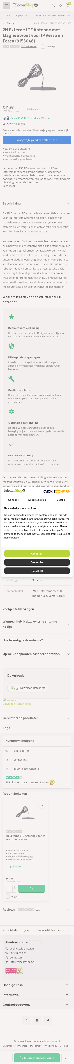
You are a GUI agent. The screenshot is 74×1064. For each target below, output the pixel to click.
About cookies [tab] (37, 499)
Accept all (37, 553)
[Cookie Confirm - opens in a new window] (56, 491)
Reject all (37, 570)
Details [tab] (61, 499)
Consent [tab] (13, 499)
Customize (37, 562)
